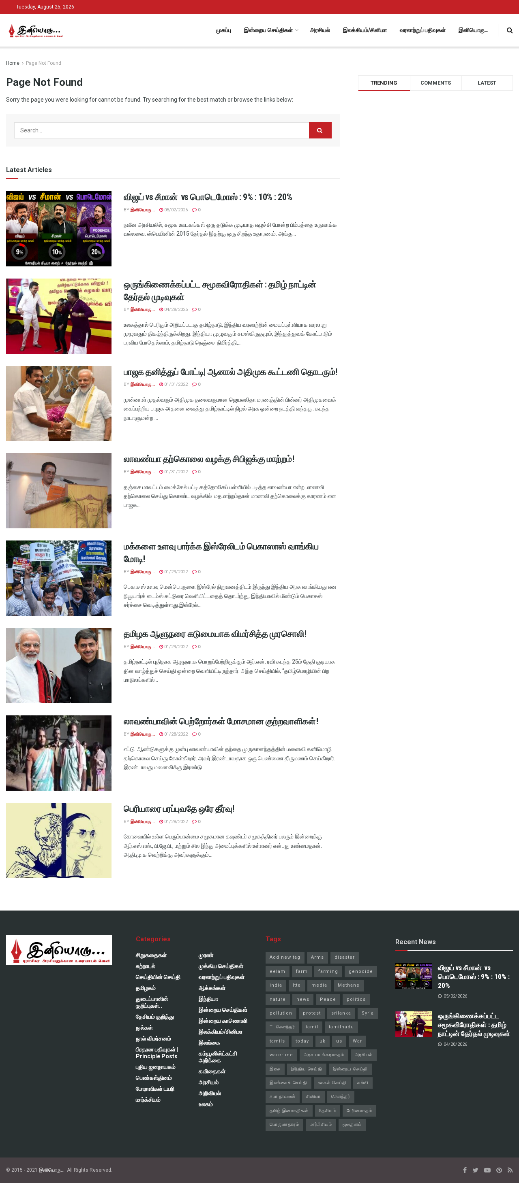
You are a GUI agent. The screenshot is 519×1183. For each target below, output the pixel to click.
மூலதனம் (352, 1124)
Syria (368, 1013)
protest (312, 1013)
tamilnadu (341, 1027)
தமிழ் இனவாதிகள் (289, 1110)
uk (323, 1041)
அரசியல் (320, 30)
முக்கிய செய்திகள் (221, 966)
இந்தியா (208, 999)
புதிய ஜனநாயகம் (156, 1067)
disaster (345, 957)
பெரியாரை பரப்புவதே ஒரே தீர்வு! (179, 809)
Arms (317, 957)
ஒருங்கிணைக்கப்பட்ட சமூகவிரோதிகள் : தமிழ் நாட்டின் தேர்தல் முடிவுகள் (474, 1025)
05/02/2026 (175, 210)
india (276, 985)
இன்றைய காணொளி (223, 1020)
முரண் (206, 955)
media (319, 985)
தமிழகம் (146, 988)
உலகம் (206, 1104)
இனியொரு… (474, 30)
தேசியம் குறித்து (155, 1016)
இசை (275, 1069)
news (302, 999)
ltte (297, 985)
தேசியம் (327, 1110)
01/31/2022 (175, 384)
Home (12, 63)
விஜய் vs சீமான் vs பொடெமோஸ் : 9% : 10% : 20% (208, 197)
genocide (361, 971)
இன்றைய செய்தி (350, 1069)
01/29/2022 (175, 571)
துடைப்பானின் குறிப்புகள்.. (152, 1002)
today (302, 1041)
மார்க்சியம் (148, 1099)
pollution (281, 1013)
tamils (277, 1041)
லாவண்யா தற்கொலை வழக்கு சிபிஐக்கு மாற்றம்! (209, 459)
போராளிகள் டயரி (155, 1088)
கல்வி (363, 1082)
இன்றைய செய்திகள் (268, 30)
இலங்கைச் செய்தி (288, 1082)
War (357, 1041)
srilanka (341, 1013)
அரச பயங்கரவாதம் (324, 1054)
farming (328, 971)
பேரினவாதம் (359, 1110)
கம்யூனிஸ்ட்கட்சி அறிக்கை (218, 1057)
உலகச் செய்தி (332, 1082)
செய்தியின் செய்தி (158, 977)
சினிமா (313, 1096)
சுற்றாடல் (145, 966)
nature (278, 999)
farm (302, 971)
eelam (277, 971)
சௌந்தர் (340, 1096)
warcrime (281, 1054)
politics (356, 999)
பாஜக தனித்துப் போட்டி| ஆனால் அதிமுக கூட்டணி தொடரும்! (230, 372)
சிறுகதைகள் (151, 955)
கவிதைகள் (212, 1071)
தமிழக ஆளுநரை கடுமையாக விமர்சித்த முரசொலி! (215, 634)
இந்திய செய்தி (306, 1069)
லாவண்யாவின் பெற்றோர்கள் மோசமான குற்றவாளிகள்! (221, 721)
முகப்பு (223, 30)
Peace (328, 999)
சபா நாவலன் (283, 1096)
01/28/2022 (175, 734)
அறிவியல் (210, 1093)
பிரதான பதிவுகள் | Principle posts (157, 1053)
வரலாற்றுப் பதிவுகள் (423, 30)
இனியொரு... (143, 210)
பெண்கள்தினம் (154, 1077)
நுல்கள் (144, 1027)
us (339, 1041)
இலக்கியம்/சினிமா (365, 30)
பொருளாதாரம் (284, 1124)
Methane (349, 985)
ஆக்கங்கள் (212, 988)
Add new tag (285, 957)
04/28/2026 (175, 309)
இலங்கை (209, 1042)
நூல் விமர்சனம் (153, 1038)
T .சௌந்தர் (282, 1027)
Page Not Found (43, 63)
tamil (312, 1027)
